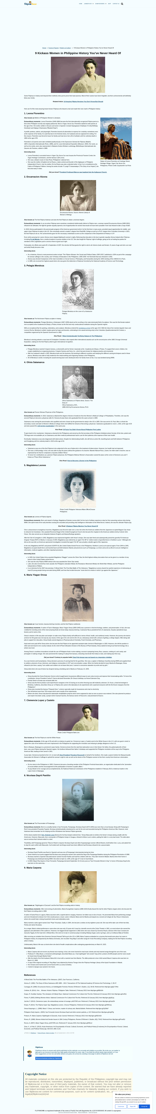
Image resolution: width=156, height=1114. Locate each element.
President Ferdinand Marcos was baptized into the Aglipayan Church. (83, 172)
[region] (132, 1100)
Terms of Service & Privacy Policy (67, 1112)
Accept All (144, 1106)
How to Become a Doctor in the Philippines (82, 460)
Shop (109, 3)
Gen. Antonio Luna (48, 835)
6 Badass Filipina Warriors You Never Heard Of (82, 526)
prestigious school (84, 328)
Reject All (132, 1106)
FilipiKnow (33, 1033)
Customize (121, 1106)
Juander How (88, 3)
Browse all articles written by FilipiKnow (48, 1058)
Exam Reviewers (99, 3)
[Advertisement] (78, 21)
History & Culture (65, 48)
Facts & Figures (53, 48)
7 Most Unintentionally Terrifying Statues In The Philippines (82, 336)
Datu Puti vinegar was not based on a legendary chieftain (92, 657)
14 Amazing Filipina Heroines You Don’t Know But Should (83, 101)
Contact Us (116, 3)
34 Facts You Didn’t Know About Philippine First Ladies (82, 429)
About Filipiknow (82, 1112)
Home (80, 3)
